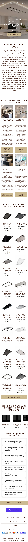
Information (14, 521)
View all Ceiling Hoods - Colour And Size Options (14, 397)
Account (14, 525)
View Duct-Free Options (7, 195)
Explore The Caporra (14, 34)
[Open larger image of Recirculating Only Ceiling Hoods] (7, 160)
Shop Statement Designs (21, 150)
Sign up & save (14, 529)
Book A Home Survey (14, 502)
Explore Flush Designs (7, 150)
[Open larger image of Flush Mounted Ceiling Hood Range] (7, 111)
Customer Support (14, 517)
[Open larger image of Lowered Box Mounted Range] (21, 111)
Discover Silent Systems (20, 194)
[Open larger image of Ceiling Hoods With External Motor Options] (21, 160)
